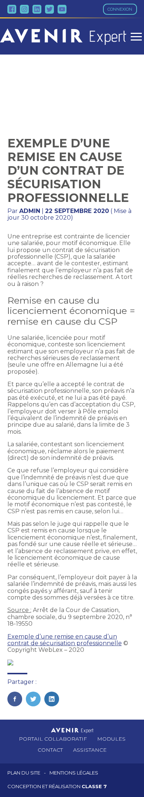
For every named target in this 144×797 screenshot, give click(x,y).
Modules (111, 738)
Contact (50, 750)
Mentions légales (73, 773)
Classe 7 (94, 786)
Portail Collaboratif (53, 738)
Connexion (119, 9)
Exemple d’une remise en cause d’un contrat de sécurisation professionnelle (64, 640)
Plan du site (23, 773)
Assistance (90, 750)
